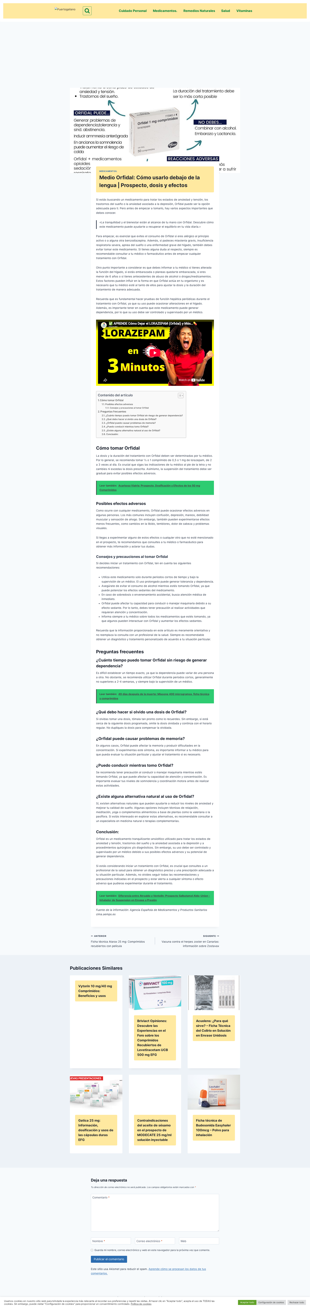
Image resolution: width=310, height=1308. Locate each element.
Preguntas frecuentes (113, 411)
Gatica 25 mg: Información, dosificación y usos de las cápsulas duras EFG (95, 1130)
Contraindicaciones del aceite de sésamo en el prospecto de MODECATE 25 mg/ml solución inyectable (154, 1130)
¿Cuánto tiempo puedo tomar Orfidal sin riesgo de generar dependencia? (144, 415)
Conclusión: (112, 434)
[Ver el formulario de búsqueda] (87, 10)
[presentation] (155, 992)
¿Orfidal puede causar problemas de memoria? (131, 423)
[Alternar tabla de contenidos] (179, 395)
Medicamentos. (165, 11)
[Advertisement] (155, 49)
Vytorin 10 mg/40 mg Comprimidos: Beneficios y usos (95, 991)
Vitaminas (244, 11)
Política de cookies (141, 1304)
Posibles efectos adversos (119, 404)
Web (183, 1241)
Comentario (101, 1197)
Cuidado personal (133, 11)
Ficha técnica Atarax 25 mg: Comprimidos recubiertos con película (118, 941)
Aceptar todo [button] (247, 1302)
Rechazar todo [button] (296, 1302)
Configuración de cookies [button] (271, 1302)
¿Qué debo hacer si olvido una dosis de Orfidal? (131, 419)
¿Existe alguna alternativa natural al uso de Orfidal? (133, 430)
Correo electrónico (149, 1241)
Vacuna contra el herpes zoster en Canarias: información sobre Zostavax (190, 941)
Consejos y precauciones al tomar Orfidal (129, 408)
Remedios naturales (199, 11)
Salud (225, 11)
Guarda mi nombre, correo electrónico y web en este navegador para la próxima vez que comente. (152, 1250)
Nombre (98, 1241)
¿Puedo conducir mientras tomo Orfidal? (127, 426)
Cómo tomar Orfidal (112, 400)
